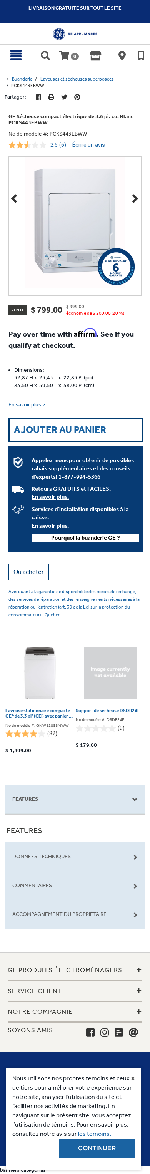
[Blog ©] (119, 1033)
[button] (28, 572)
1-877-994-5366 (79, 476)
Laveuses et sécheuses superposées (77, 79)
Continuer (97, 1148)
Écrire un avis (88, 145)
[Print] (51, 97)
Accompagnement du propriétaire (59, 914)
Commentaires (32, 885)
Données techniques (41, 856)
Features (25, 799)
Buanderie (22, 79)
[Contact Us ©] (133, 1033)
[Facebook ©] (38, 97)
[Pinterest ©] (77, 97)
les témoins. (94, 1133)
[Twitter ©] (64, 97)
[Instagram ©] (104, 1033)
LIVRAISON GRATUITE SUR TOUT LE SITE (75, 8)
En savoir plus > (26, 404)
